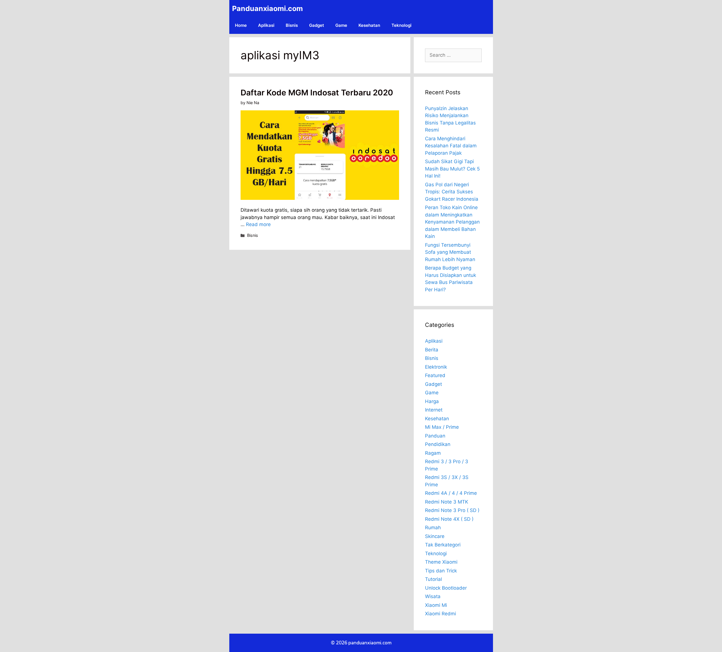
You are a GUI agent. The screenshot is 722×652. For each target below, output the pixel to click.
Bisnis (292, 25)
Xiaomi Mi (436, 605)
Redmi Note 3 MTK (446, 502)
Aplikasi (266, 25)
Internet (434, 410)
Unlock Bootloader (446, 588)
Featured (435, 375)
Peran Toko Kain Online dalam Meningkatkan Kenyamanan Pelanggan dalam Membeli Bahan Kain (452, 222)
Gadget (316, 25)
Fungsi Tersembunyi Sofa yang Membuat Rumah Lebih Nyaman (450, 252)
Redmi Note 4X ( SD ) (449, 519)
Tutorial (433, 579)
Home (241, 25)
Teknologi (401, 25)
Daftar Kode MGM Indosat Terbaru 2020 (317, 92)
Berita (431, 350)
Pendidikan (437, 444)
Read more (258, 224)
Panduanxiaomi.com (267, 8)
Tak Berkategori (443, 545)
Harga (432, 401)
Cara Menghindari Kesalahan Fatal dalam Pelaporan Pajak (451, 146)
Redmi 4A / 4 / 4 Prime (451, 493)
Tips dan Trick (441, 571)
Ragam (433, 453)
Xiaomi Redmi (440, 613)
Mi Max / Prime (442, 427)
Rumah (433, 527)
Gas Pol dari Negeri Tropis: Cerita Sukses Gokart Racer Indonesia (451, 192)
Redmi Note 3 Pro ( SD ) (452, 510)
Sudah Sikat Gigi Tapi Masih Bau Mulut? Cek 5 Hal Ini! (452, 169)
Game (341, 25)
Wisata (433, 596)
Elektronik (436, 367)
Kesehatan (369, 25)
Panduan (435, 436)
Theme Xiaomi (441, 562)
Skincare (434, 536)
